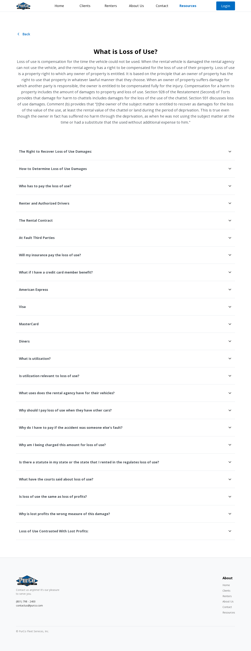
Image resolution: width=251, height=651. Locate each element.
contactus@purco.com (29, 605)
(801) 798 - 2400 (25, 601)
